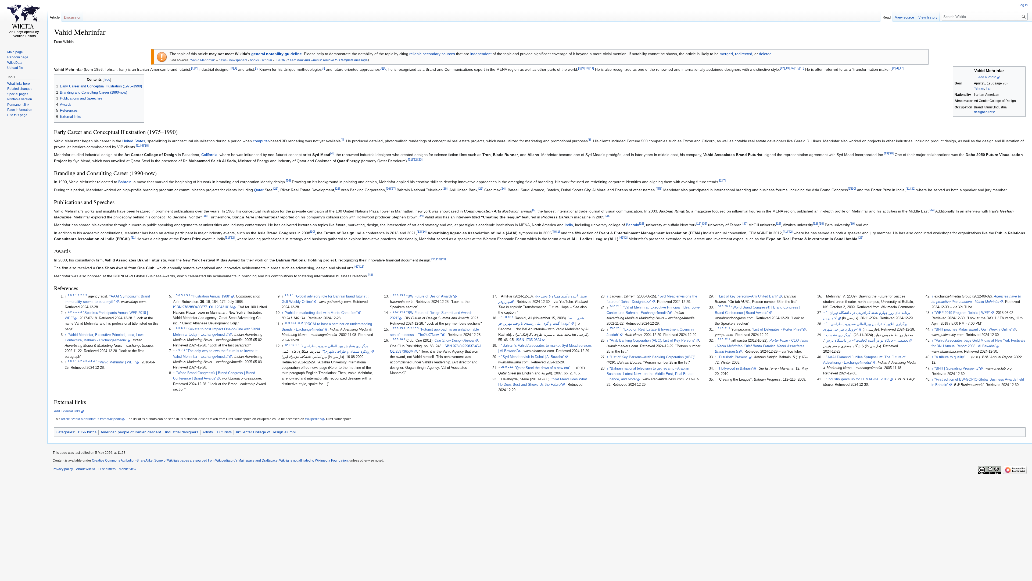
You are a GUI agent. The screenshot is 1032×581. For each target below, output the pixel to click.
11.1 (293, 322)
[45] (438, 258)
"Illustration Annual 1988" (210, 296)
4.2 (80, 361)
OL (211, 307)
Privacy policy (63, 469)
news (223, 60)
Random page (17, 57)
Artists (207, 432)
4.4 (90, 361)
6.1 (183, 327)
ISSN (520, 340)
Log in (1023, 5)
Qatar (259, 190)
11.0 (287, 322)
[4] (235, 68)
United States (133, 141)
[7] (381, 68)
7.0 (178, 349)
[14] (792, 68)
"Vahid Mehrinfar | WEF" (117, 362)
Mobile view (127, 469)
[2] (196, 68)
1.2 (80, 294)
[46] (443, 258)
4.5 (95, 361)
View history (927, 17)
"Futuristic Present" (733, 357)
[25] (337, 188)
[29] (480, 188)
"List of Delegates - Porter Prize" (777, 329)
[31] (908, 188)
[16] (801, 68)
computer (261, 141)
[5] (256, 68)
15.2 (409, 328)
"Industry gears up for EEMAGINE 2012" (858, 379)
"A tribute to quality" (949, 357)
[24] (288, 180)
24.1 (619, 306)
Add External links (67, 411)
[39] (852, 223)
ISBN (177, 307)
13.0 (396, 294)
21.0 (504, 366)
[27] (393, 188)
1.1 (75, 294)
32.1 (727, 339)
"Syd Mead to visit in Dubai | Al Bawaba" (532, 357)
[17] (901, 68)
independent (481, 54)
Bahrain (124, 182)
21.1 (511, 366)
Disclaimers (107, 469)
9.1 (292, 294)
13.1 (402, 294)
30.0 (720, 306)
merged (726, 54)
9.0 (287, 294)
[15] (796, 68)
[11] (591, 68)
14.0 (396, 311)
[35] (607, 215)
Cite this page (17, 115)
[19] (886, 153)
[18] (146, 145)
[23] (420, 159)
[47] (356, 266)
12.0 (287, 344)
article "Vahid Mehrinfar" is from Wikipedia (91, 419)
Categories (65, 432)
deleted (765, 54)
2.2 (80, 311)
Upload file (15, 68)
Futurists (224, 432)
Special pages (17, 94)
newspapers (238, 60)
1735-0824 (533, 340)
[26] (388, 188)
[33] (932, 209)
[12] (782, 68)
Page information (19, 110)
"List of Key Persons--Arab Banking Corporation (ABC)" (653, 357)
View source (904, 17)
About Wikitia (85, 469)
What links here (18, 84)
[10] (587, 68)
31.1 (727, 328)
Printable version (19, 99)
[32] (913, 188)
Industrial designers (181, 432)
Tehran (979, 88)
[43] (621, 237)
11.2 (300, 322)
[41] (785, 231)
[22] (415, 159)
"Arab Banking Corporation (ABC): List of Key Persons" (653, 340)
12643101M (224, 307)
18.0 (504, 317)
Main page (15, 52)
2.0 (70, 311)
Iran (988, 88)
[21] (410, 159)
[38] (821, 223)
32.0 (720, 339)
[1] (192, 68)
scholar (266, 60)
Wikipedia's (313, 419)
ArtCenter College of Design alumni (266, 432)
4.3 (85, 361)
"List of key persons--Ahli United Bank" (748, 296)
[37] (745, 223)
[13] (787, 68)
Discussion (72, 17)
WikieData (14, 63)
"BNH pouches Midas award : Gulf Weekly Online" (973, 329)
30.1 (727, 306)
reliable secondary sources (432, 54)
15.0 (396, 328)
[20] (891, 153)
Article (55, 17)
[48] (370, 274)
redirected (743, 54)
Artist (991, 112)
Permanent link (18, 105)
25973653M (405, 351)
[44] (433, 258)
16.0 (396, 339)
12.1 (294, 344)
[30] (853, 188)
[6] (323, 68)
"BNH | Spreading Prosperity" (957, 368)
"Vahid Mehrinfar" (202, 60)
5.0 (178, 294)
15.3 (416, 328)
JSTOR (280, 60)
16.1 (402, 339)
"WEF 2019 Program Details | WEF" (962, 313)
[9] (583, 68)
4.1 (75, 361)
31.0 (720, 328)
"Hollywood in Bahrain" (735, 368)
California (209, 155)
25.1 (619, 328)
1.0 (70, 294)
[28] (445, 188)
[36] (704, 223)
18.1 (511, 317)
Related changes (19, 89)
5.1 (183, 294)
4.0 (70, 361)
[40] (554, 231)
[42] (790, 231)
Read (887, 17)
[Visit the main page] (23, 21)
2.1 (75, 311)
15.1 (402, 328)
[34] (421, 215)
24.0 (612, 306)
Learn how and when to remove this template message (328, 60)
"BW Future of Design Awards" (430, 296)
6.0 (178, 327)
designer (980, 112)
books (254, 60)
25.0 (612, 328)
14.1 (402, 311)
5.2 (188, 294)
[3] (232, 68)
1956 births (86, 432)
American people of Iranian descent (131, 432)
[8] (579, 68)
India (569, 225)
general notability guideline (276, 54)
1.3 (85, 294)
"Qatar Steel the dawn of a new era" (542, 368)
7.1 (183, 349)
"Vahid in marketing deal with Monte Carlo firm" (321, 313)
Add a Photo (987, 77)
